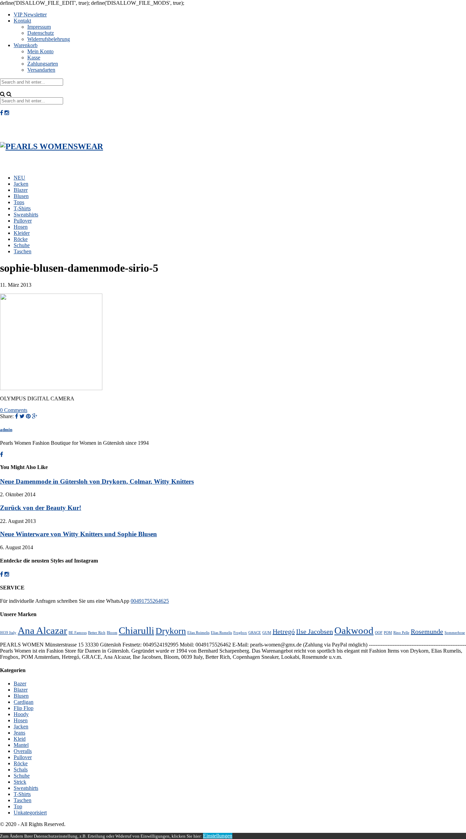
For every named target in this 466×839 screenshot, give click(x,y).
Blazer (21, 190)
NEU (19, 178)
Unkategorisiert (30, 812)
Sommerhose (455, 633)
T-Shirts (22, 208)
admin (6, 429)
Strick (20, 782)
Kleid (20, 739)
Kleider (22, 233)
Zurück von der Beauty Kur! (40, 507)
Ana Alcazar (42, 630)
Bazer (20, 683)
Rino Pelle (401, 633)
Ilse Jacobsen (314, 631)
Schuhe (22, 245)
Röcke (21, 239)
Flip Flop (23, 708)
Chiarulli (136, 630)
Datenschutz (40, 33)
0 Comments (13, 410)
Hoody (21, 714)
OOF (378, 633)
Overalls (23, 751)
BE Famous (78, 633)
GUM (266, 633)
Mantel (21, 745)
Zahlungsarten (42, 64)
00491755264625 (150, 601)
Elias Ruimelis (198, 633)
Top (18, 806)
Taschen (22, 251)
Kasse (33, 57)
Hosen (21, 227)
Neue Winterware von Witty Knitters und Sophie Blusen (78, 534)
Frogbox (240, 633)
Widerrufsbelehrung (48, 39)
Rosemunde (427, 631)
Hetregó (284, 631)
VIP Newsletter (30, 14)
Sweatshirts (26, 214)
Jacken (21, 184)
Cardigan (23, 702)
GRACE (254, 633)
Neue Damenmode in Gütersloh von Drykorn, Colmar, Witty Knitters (97, 481)
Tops (19, 202)
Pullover (23, 221)
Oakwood (354, 630)
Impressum (39, 27)
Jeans (19, 733)
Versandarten (41, 70)
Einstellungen (217, 836)
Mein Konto (40, 51)
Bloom (112, 633)
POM (388, 633)
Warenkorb (26, 45)
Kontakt (22, 21)
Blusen (21, 196)
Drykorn (171, 631)
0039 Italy (8, 633)
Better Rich (96, 633)
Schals (21, 769)
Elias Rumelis (221, 633)
